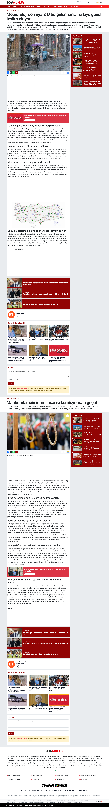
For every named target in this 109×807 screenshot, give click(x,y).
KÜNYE (8, 800)
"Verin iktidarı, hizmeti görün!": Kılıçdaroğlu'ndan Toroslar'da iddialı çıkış (38, 359)
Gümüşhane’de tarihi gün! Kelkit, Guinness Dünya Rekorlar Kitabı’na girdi (58, 339)
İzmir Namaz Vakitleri (62, 775)
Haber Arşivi (84, 779)
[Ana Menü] (101, 6)
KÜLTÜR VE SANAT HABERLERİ (64, 802)
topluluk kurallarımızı (22, 388)
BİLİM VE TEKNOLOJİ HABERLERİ (36, 802)
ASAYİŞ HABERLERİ (22, 802)
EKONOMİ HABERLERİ (60, 800)
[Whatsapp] (54, 771)
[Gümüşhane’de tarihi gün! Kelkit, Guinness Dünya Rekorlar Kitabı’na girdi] (59, 331)
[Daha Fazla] (16, 72)
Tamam (101, 804)
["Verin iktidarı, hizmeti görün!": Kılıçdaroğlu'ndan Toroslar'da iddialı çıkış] (38, 350)
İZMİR (8, 6)
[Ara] (99, 6)
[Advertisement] (38, 88)
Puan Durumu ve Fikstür (14, 779)
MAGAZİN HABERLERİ (83, 800)
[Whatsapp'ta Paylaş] (13, 72)
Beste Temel (11, 75)
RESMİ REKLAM (73, 6)
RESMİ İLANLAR (62, 6)
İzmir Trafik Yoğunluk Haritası (88, 775)
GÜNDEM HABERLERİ (36, 800)
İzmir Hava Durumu (37, 775)
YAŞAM (44, 6)
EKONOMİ (27, 6)
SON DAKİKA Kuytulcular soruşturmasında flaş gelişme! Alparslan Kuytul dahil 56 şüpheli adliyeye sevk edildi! (16, 340)
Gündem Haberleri (13, 10)
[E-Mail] (17, 317)
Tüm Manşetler (36, 779)
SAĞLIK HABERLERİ (78, 802)
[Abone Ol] (68, 72)
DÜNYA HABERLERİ (11, 802)
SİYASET (20, 6)
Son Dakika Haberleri (62, 779)
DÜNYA (50, 6)
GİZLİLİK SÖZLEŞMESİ (24, 800)
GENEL (55, 6)
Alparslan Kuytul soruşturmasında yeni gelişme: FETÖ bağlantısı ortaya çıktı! (38, 339)
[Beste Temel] (11, 314)
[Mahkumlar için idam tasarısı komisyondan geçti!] (38, 431)
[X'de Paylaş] (11, 72)
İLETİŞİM (15, 800)
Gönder (11, 383)
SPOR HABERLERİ (71, 800)
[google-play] (61, 785)
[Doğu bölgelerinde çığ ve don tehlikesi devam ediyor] (38, 214)
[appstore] (47, 785)
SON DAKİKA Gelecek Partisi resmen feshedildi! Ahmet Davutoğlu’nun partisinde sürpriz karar (58, 359)
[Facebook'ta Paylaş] (8, 72)
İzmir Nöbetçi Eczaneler (14, 775)
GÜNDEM (13, 6)
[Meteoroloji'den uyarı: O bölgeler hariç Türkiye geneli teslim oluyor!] (38, 52)
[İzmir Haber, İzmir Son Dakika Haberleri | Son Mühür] (15, 2)
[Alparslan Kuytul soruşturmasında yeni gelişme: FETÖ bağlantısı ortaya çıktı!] (38, 331)
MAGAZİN (38, 6)
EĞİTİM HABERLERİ (51, 802)
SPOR (32, 6)
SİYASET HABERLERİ (48, 800)
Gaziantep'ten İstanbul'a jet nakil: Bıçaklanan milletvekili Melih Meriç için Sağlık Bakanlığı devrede (17, 359)
